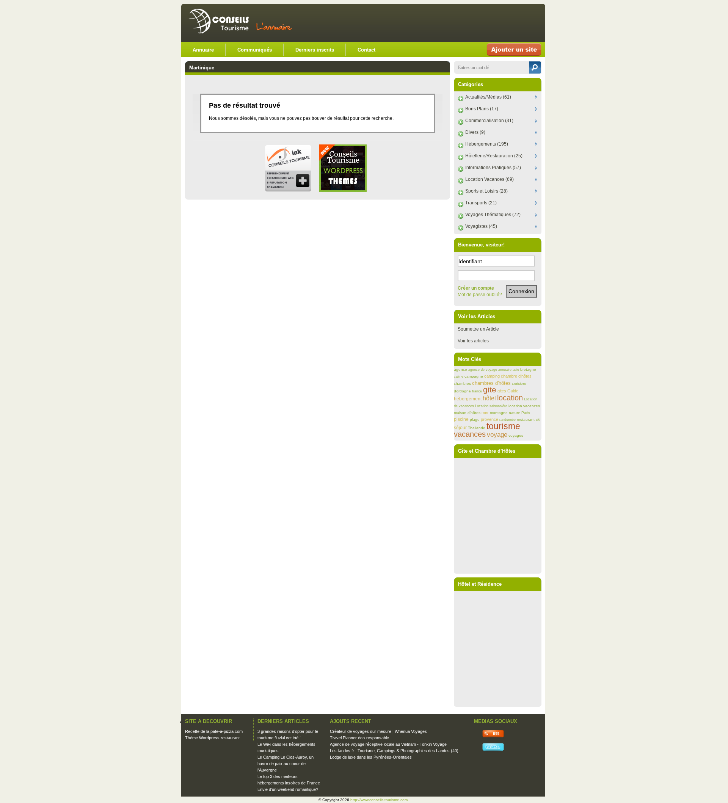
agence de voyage (482, 370)
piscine (461, 419)
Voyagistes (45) (481, 226)
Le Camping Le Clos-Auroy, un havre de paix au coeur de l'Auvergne (285, 763)
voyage (497, 434)
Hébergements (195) (486, 144)
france (477, 391)
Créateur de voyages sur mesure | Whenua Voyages (378, 731)
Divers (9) (475, 132)
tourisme (503, 426)
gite (489, 389)
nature (514, 413)
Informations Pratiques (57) (493, 167)
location (510, 398)
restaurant (526, 419)
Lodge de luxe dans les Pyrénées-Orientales (371, 757)
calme (458, 376)
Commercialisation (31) (489, 120)
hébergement (468, 399)
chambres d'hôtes (491, 383)
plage (475, 419)
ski (538, 419)
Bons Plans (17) (481, 108)
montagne (499, 413)
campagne (473, 376)
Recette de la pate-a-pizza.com (214, 731)
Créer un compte (476, 288)
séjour (460, 427)
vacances (470, 434)
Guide (512, 391)
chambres (462, 383)
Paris (525, 413)
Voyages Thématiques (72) (493, 214)
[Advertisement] (452, 22)
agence (460, 369)
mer (485, 412)
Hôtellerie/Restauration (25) (493, 155)
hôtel (489, 398)
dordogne (462, 391)
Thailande (476, 428)
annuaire (504, 370)
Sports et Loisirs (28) (486, 191)
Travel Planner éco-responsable (359, 738)
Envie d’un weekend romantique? (287, 789)
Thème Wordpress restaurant (212, 738)
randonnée (507, 420)
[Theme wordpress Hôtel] (343, 190)
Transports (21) (481, 202)
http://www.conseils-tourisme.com (379, 800)
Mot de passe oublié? (480, 294)
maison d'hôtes (467, 413)
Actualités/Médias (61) (488, 97)
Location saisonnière (491, 406)
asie (516, 370)
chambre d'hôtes (516, 376)
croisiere (519, 383)
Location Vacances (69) (489, 179)
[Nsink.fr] (288, 190)
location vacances (524, 406)
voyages (515, 435)
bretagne (528, 369)
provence (489, 419)
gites (501, 391)
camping (492, 376)
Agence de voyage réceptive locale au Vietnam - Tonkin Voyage (388, 744)
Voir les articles (473, 340)
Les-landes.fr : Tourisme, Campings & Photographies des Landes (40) (394, 750)
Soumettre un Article (478, 329)
